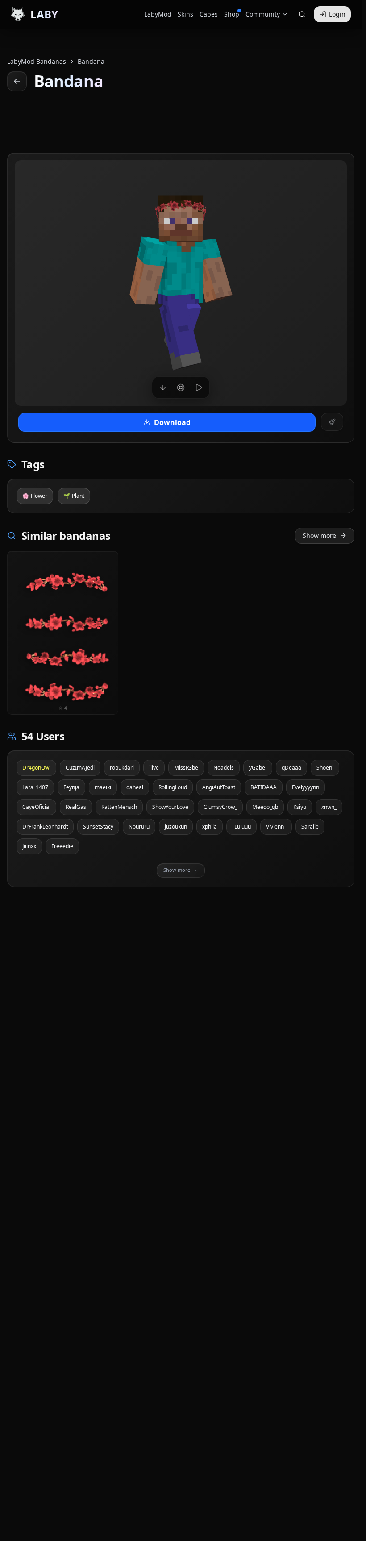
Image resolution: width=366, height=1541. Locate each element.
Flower (34, 496)
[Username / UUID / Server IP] (302, 14)
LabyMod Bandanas (36, 61)
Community (262, 14)
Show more (319, 535)
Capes (209, 14)
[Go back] (17, 81)
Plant (73, 496)
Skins (185, 14)
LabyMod (157, 14)
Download (172, 422)
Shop (231, 14)
